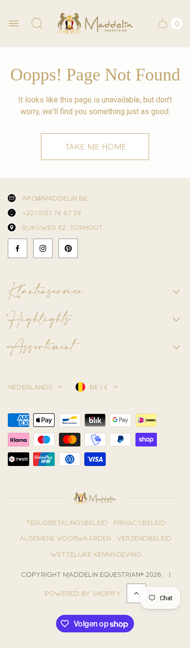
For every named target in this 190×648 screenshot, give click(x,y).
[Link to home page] (94, 498)
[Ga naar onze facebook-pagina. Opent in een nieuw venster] (17, 248)
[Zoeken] (37, 23)
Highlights (39, 319)
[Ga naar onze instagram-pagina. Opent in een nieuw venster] (43, 248)
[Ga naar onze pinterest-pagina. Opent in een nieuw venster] (68, 248)
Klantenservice (45, 292)
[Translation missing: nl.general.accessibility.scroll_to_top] (136, 593)
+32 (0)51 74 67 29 (50, 212)
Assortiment (41, 347)
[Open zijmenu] (13, 23)
